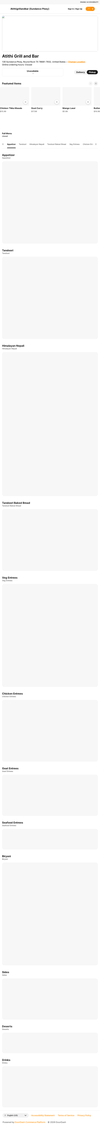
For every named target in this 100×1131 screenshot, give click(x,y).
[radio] (80, 72)
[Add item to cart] (25, 102)
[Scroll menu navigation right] (96, 144)
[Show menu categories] (3, 144)
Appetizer (11, 144)
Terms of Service (66, 1115)
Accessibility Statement (43, 1115)
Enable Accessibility (89, 2)
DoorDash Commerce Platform (30, 1122)
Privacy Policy (84, 1115)
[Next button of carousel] (96, 83)
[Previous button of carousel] (91, 83)
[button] (14, 100)
